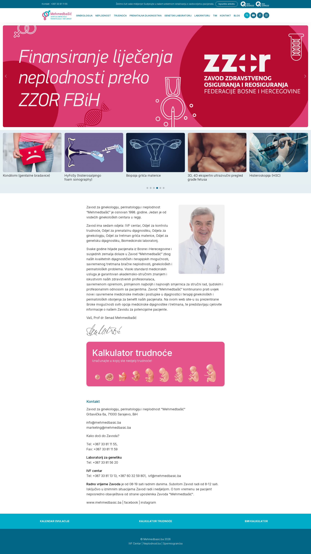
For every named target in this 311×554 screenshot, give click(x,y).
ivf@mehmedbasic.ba (164, 476)
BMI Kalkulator (256, 521)
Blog (237, 15)
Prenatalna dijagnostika (146, 15)
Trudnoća (120, 15)
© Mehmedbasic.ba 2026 (155, 539)
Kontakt (225, 15)
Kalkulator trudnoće (155, 521)
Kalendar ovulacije (54, 521)
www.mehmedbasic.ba (103, 502)
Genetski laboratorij (177, 15)
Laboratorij (202, 15)
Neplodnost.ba (152, 543)
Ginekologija (84, 15)
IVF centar (133, 225)
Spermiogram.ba (172, 543)
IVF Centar (135, 543)
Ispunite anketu (226, 4)
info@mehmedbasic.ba (103, 422)
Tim (215, 15)
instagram (148, 502)
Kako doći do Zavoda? (102, 436)
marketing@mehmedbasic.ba (108, 427)
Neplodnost (103, 15)
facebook (131, 502)
